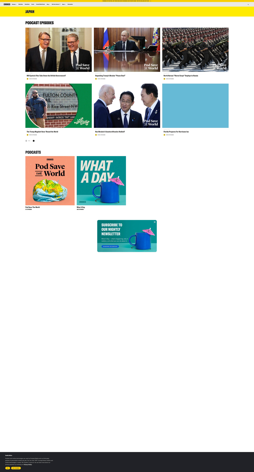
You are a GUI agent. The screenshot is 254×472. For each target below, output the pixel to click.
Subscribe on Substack (110, 246)
